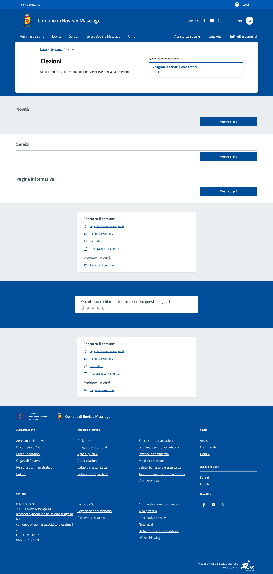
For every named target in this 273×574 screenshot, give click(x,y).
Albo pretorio (148, 510)
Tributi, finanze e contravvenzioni (162, 474)
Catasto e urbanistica (92, 467)
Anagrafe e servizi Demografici (174, 67)
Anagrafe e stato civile (92, 447)
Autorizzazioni (87, 460)
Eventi (204, 477)
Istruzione (215, 36)
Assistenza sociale (187, 36)
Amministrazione (32, 36)
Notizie (205, 453)
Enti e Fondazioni (28, 453)
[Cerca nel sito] (250, 21)
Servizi (73, 36)
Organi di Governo (29, 460)
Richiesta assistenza (91, 517)
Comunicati (208, 447)
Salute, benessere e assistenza (160, 467)
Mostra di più (228, 121)
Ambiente (84, 440)
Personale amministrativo (34, 467)
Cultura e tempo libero (92, 474)
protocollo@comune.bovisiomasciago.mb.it (44, 516)
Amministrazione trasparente (159, 504)
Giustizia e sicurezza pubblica (159, 447)
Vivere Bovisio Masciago (103, 36)
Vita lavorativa (149, 480)
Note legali (146, 524)
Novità (56, 36)
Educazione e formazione (156, 440)
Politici (21, 474)
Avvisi (204, 440)
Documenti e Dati (28, 447)
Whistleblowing (149, 537)
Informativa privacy (152, 517)
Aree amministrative (30, 440)
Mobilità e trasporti (152, 460)
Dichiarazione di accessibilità (159, 531)
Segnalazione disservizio (94, 510)
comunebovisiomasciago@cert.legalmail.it (44, 527)
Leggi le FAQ (86, 504)
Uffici (132, 36)
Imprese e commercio (154, 453)
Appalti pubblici (87, 453)
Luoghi (205, 484)
